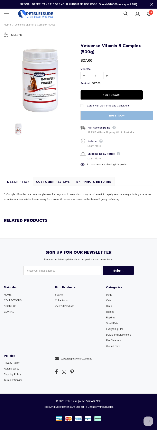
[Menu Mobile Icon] (6, 13)
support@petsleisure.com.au (76, 358)
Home (7, 24)
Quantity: (86, 68)
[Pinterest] (72, 372)
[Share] (149, 95)
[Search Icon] (125, 14)
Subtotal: (86, 83)
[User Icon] (138, 14)
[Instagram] (64, 372)
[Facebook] (56, 372)
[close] (152, 4)
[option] (40, 80)
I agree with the (94, 105)
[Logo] (35, 13)
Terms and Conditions (116, 105)
